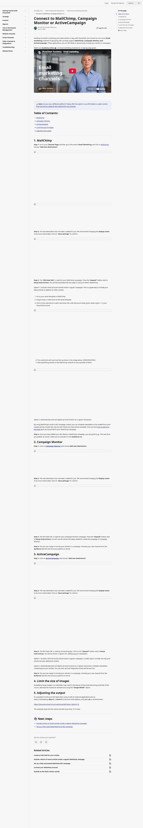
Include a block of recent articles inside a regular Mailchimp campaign (61, 723)
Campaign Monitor (43, 121)
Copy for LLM (102, 28)
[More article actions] (109, 28)
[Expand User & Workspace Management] (25, 27)
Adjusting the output (43, 131)
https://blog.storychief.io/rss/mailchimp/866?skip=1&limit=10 (56, 704)
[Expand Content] (25, 20)
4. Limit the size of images (126, 25)
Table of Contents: (123, 14)
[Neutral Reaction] (41, 742)
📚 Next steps (122, 30)
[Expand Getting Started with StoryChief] (25, 10)
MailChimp (40, 118)
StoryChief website (117, 3)
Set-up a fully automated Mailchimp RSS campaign (54, 727)
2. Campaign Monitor (124, 19)
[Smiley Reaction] (46, 742)
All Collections (38, 11)
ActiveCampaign (42, 124)
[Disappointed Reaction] (36, 742)
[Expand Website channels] (25, 33)
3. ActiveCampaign (123, 22)
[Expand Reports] (25, 24)
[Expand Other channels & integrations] (25, 41)
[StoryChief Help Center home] (2, 3)
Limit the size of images (44, 127)
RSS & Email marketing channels (77, 11)
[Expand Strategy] (25, 16)
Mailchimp (105, 144)
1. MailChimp (122, 17)
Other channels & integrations (54, 11)
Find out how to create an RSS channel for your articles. (56, 106)
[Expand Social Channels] (25, 37)
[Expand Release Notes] (25, 51)
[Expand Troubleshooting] (25, 47)
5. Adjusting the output (125, 28)
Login (107, 3)
